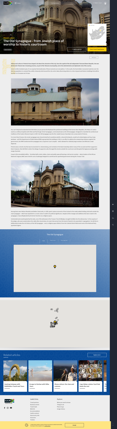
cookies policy (47, 425)
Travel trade (33, 407)
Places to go (60, 407)
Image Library (61, 409)
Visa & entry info (34, 415)
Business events (34, 404)
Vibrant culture (9, 38)
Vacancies (33, 417)
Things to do (60, 404)
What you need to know (63, 402)
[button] (55, 266)
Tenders (32, 420)
